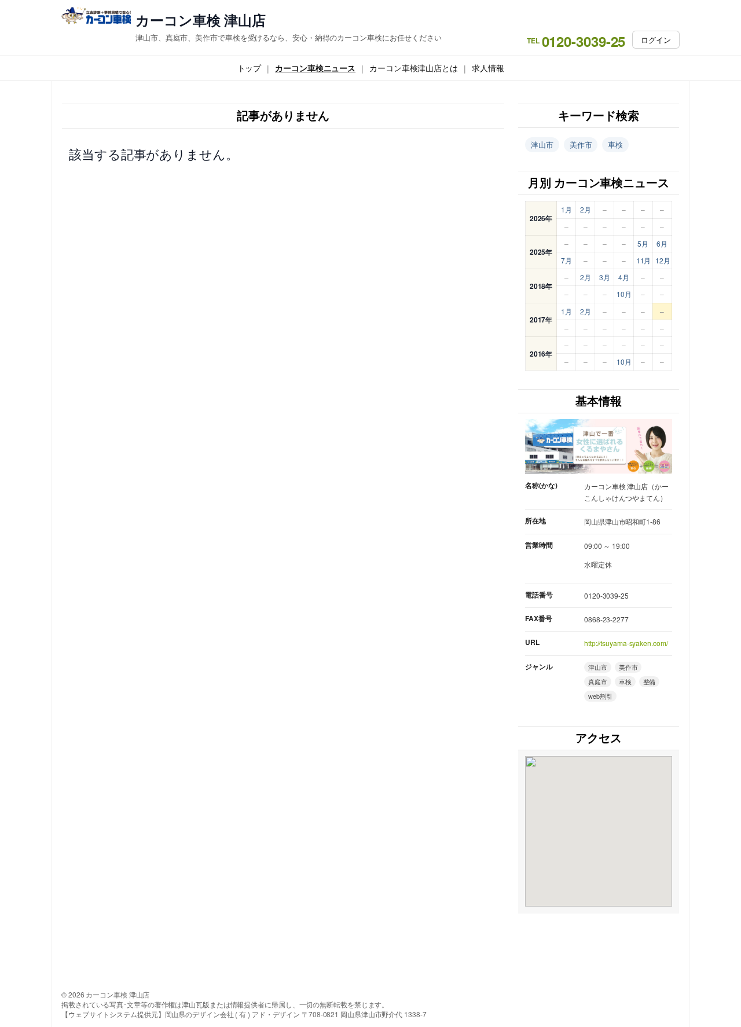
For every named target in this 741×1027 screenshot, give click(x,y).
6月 (661, 243)
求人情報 (488, 68)
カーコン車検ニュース (315, 68)
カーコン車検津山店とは (413, 68)
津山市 (542, 144)
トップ (249, 68)
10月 (624, 294)
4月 (623, 277)
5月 (642, 243)
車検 (615, 144)
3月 (604, 277)
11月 (643, 260)
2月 (585, 209)
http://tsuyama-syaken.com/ (625, 643)
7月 (566, 260)
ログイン (656, 39)
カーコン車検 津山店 (200, 20)
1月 (566, 209)
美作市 (581, 144)
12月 (662, 260)
